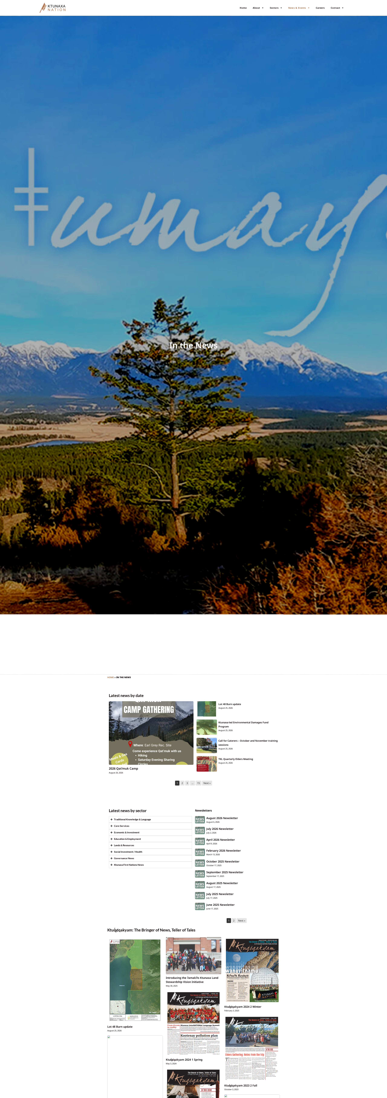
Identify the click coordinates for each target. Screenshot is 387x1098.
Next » (207, 783)
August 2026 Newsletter (222, 818)
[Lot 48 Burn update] (207, 709)
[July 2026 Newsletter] (200, 830)
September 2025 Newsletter (224, 872)
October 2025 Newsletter (222, 861)
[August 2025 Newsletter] (200, 885)
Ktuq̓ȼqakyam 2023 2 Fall (240, 1085)
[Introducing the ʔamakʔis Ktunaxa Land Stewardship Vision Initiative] (193, 955)
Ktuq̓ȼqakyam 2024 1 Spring (184, 1059)
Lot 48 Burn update (229, 704)
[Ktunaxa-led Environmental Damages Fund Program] (207, 727)
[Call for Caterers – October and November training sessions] (207, 745)
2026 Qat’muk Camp (123, 768)
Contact (335, 7)
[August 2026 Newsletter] (200, 819)
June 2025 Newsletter (220, 905)
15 (198, 783)
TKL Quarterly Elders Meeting (235, 759)
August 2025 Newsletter (222, 883)
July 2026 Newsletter (220, 829)
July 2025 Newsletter (220, 894)
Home (243, 7)
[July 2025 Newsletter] (200, 895)
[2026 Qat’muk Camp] (151, 733)
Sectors (274, 7)
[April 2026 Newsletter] (200, 841)
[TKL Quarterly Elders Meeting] (207, 763)
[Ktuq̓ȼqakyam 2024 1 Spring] (193, 1023)
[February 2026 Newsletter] (200, 852)
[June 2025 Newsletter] (200, 906)
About (256, 7)
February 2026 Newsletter (223, 850)
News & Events (297, 7)
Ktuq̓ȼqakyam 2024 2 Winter (242, 1006)
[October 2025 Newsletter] (200, 863)
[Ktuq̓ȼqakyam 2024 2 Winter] (252, 970)
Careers (320, 7)
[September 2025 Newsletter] (200, 874)
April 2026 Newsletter (220, 839)
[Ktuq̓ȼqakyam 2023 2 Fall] (252, 1048)
